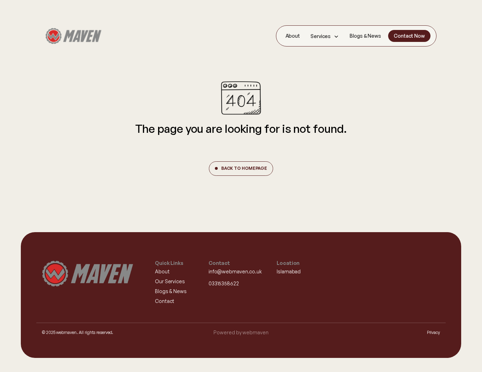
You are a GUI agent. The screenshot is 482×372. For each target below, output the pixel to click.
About (292, 36)
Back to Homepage (244, 168)
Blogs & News (365, 36)
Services (321, 36)
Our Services (170, 281)
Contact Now (409, 36)
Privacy (433, 332)
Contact (164, 301)
